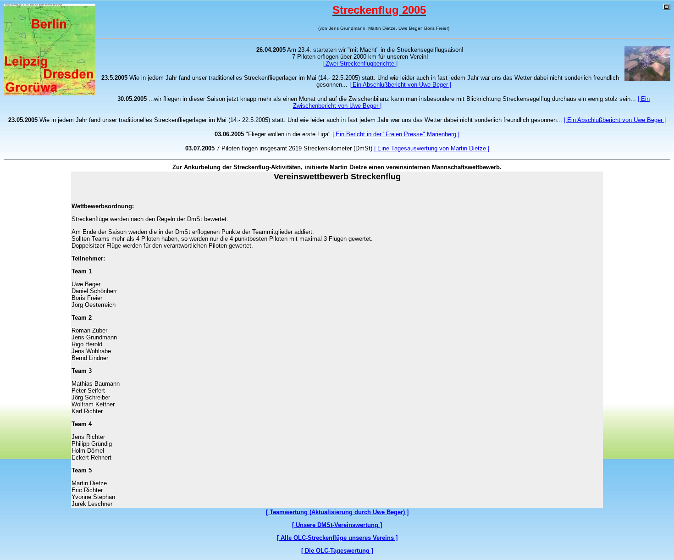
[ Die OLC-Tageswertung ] (337, 550)
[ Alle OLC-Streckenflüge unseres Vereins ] (337, 537)
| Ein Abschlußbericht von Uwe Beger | (400, 84)
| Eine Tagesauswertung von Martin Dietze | (431, 148)
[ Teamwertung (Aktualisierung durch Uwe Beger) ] (337, 512)
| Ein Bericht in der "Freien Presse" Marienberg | (395, 134)
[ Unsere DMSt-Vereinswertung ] (337, 524)
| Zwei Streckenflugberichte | (360, 63)
